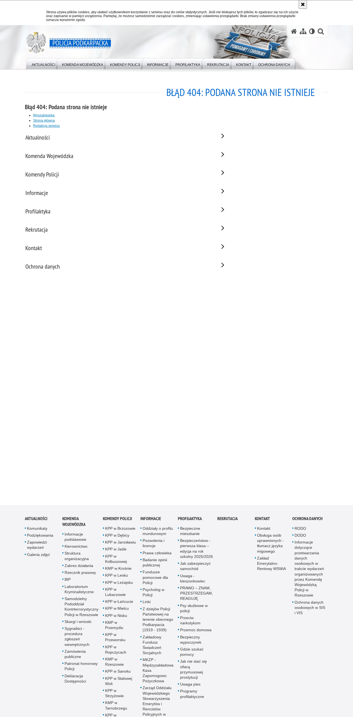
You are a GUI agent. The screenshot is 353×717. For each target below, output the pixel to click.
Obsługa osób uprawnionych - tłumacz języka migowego (270, 546)
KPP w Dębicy (117, 538)
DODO (300, 538)
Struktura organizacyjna (77, 559)
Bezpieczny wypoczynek (190, 642)
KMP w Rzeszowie (114, 664)
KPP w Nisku (116, 618)
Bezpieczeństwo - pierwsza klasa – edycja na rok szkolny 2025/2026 (196, 551)
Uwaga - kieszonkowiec (192, 581)
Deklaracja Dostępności (75, 681)
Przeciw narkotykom (190, 623)
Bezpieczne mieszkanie (190, 534)
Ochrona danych (307, 521)
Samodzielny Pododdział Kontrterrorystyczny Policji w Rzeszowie (81, 609)
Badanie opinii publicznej (155, 565)
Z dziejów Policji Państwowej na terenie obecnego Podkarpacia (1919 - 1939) (158, 622)
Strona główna (44, 120)
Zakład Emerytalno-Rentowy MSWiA (271, 566)
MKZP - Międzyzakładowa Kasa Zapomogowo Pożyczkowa (158, 673)
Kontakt (262, 521)
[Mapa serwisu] (303, 31)
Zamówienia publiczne (75, 657)
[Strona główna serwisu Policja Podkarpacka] (294, 31)
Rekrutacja (227, 521)
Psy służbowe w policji (194, 611)
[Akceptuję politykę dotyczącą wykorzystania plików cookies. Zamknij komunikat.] (303, 4)
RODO (300, 531)
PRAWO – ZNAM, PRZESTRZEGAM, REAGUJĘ (196, 595)
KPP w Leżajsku (119, 585)
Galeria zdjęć (38, 557)
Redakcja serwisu (46, 126)
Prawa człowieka (157, 555)
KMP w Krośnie (118, 571)
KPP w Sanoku (118, 674)
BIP (68, 582)
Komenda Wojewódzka (73, 524)
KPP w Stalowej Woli (118, 684)
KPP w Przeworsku (115, 640)
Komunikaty (37, 531)
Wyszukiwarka (44, 115)
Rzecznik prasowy (80, 575)
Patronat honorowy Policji (81, 669)
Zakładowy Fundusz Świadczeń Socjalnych (152, 648)
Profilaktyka (190, 521)
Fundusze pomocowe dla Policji (155, 579)
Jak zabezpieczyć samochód (195, 569)
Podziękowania (40, 538)
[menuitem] (43, 63)
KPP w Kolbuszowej (116, 561)
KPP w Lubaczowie (115, 595)
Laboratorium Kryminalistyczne (79, 592)
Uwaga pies (190, 687)
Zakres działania (79, 568)
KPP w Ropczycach (115, 652)
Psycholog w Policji (153, 595)
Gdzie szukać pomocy (192, 654)
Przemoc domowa (196, 632)
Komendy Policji (117, 521)
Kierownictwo (76, 549)
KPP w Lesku (116, 578)
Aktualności (36, 521)
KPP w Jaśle (116, 552)
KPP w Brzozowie (120, 531)
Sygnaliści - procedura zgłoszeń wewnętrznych (77, 639)
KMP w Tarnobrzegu (116, 708)
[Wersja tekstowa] (312, 31)
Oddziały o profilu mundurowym (158, 534)
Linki (147, 604)
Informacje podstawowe (75, 539)
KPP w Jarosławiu (120, 545)
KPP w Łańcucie (119, 604)
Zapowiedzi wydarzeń (37, 547)
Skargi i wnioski (78, 624)
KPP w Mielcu (117, 611)
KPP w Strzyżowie (114, 696)
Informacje (150, 521)
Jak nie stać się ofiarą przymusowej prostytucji (193, 672)
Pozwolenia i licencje (153, 546)
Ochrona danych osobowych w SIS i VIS (310, 610)
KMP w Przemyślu (114, 628)
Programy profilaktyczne (192, 696)
